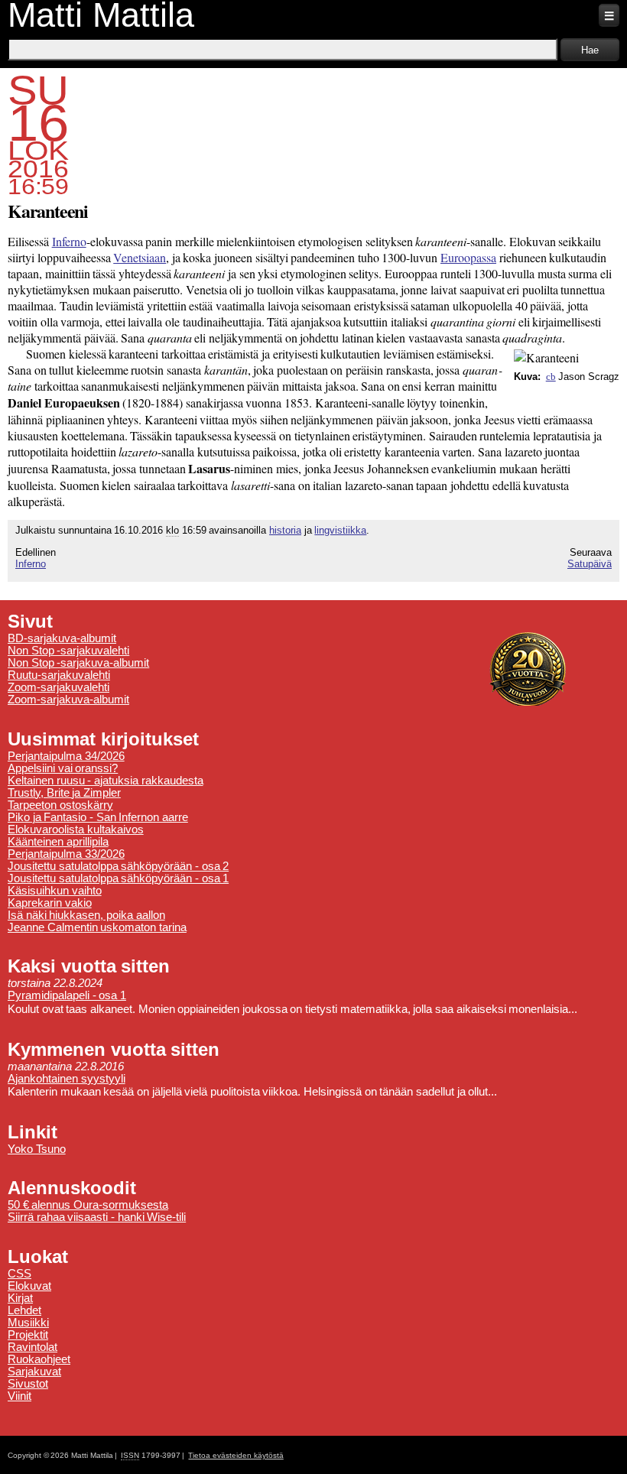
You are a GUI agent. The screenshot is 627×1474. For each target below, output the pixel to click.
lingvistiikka (340, 530)
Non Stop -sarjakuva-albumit (78, 663)
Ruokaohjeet (39, 1359)
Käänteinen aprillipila (58, 842)
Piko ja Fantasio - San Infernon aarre (98, 817)
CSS (19, 1274)
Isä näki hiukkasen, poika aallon (86, 915)
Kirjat (20, 1298)
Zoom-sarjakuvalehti (58, 687)
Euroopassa (468, 257)
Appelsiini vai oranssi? (63, 768)
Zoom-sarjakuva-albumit (68, 699)
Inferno (69, 241)
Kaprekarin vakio (50, 903)
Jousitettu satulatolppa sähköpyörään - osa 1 (118, 878)
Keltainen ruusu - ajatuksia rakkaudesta (105, 780)
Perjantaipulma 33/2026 (66, 854)
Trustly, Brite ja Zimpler (64, 793)
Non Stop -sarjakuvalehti (68, 650)
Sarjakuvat (34, 1371)
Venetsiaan (139, 257)
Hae (590, 50)
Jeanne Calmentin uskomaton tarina (97, 927)
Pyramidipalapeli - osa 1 (67, 995)
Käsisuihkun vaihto (55, 891)
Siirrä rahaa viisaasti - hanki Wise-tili (97, 1217)
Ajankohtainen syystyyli (66, 1079)
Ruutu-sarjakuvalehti (59, 675)
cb (551, 376)
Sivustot (28, 1384)
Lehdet (24, 1310)
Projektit (28, 1335)
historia (285, 530)
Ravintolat (32, 1347)
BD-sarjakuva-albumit (62, 638)
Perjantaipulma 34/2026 (66, 756)
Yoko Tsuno (37, 1149)
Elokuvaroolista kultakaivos (76, 829)
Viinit (19, 1396)
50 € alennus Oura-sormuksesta (88, 1205)
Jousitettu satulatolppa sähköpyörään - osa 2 (118, 866)
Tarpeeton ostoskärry (60, 805)
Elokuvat (29, 1286)
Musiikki (28, 1323)
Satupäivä (589, 564)
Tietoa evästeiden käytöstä (235, 1455)
